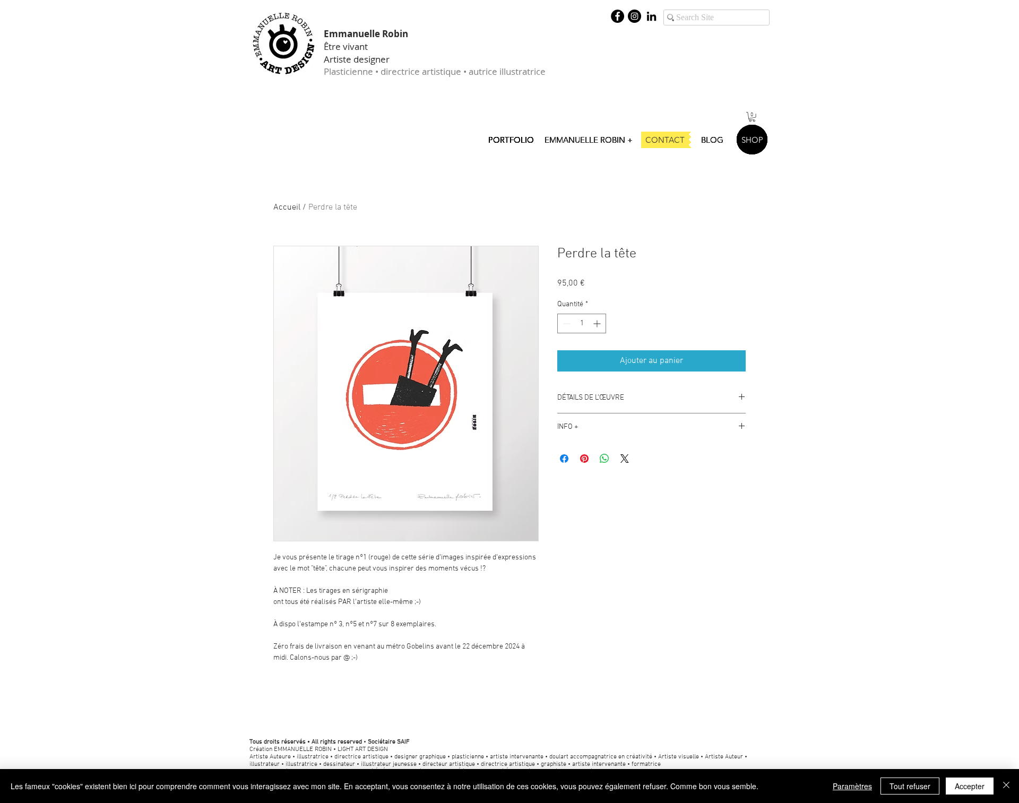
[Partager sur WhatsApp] (604, 458)
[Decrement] (565, 323)
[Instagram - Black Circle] (634, 16)
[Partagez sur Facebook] (564, 458)
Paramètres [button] (852, 786)
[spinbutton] (581, 323)
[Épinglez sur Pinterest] (584, 458)
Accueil (286, 207)
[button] (752, 117)
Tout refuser (910, 786)
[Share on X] (624, 458)
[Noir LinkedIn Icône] (651, 16)
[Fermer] (1006, 786)
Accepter (970, 786)
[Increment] (598, 323)
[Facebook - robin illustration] (617, 16)
